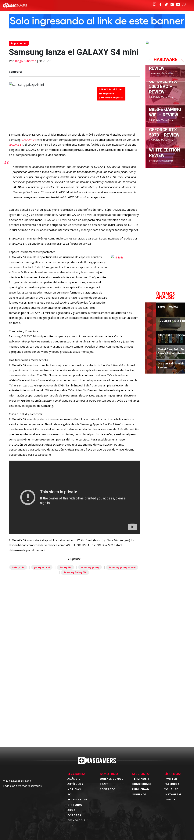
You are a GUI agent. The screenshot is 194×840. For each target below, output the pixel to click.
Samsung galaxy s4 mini (122, 567)
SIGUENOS (139, 794)
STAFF (104, 784)
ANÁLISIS (73, 778)
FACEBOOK (171, 784)
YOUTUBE (171, 789)
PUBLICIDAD (140, 789)
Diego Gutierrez (25, 61)
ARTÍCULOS (75, 784)
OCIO (71, 825)
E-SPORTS (74, 815)
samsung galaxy (90, 567)
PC (69, 794)
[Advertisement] (74, 694)
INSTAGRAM (172, 794)
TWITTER (170, 778)
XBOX (71, 810)
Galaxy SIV (65, 567)
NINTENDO (74, 804)
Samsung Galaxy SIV (75, 572)
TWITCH (170, 799)
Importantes (19, 43)
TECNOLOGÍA (76, 820)
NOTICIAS (74, 789)
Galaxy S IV (18, 567)
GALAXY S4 (28, 139)
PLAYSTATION (77, 799)
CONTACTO (108, 789)
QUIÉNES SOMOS (111, 778)
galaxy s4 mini (42, 567)
